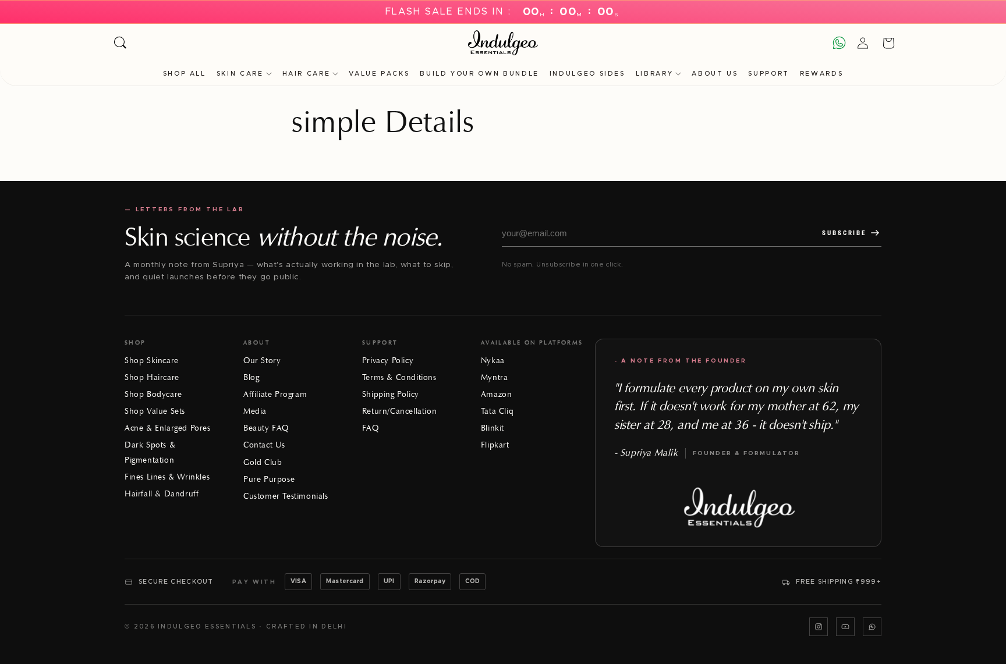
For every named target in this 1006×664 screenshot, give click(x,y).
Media (255, 411)
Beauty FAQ (266, 428)
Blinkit (492, 428)
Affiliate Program (275, 394)
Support (768, 73)
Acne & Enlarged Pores (168, 428)
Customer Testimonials (285, 496)
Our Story (262, 360)
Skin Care (240, 73)
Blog (251, 377)
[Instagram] (818, 626)
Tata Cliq (497, 411)
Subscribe (844, 233)
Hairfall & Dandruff (162, 494)
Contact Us (264, 445)
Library (654, 73)
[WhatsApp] (872, 626)
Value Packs (379, 73)
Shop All (184, 73)
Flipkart (495, 445)
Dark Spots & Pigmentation (150, 452)
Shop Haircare (152, 377)
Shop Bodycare (153, 394)
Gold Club (262, 462)
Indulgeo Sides (587, 73)
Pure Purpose (269, 479)
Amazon (496, 394)
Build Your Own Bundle (479, 73)
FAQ (370, 428)
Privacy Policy (387, 360)
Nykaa (493, 360)
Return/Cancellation (399, 411)
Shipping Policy (390, 394)
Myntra (494, 377)
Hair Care (306, 73)
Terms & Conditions (399, 377)
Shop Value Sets (155, 411)
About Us (715, 73)
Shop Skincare (152, 360)
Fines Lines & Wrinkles (167, 477)
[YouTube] (845, 626)
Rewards (821, 73)
